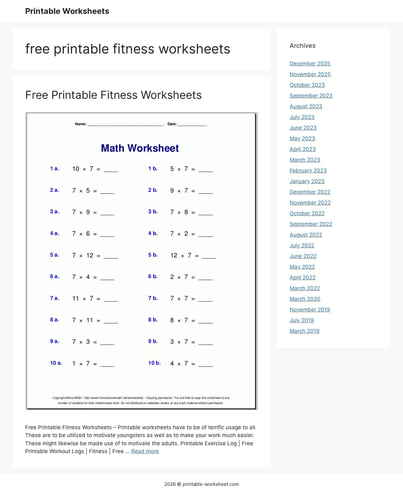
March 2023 (305, 160)
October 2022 (307, 213)
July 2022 (302, 245)
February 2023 (308, 170)
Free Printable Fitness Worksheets (113, 94)
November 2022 (310, 202)
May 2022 (302, 267)
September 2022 (311, 224)
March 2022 (305, 288)
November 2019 (310, 309)
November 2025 (310, 74)
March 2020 (305, 299)
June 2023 (303, 128)
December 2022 (310, 192)
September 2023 (311, 96)
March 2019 (305, 331)
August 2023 (306, 106)
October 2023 (307, 85)
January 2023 (307, 181)
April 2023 (303, 149)
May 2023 (302, 138)
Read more (145, 451)
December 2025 (310, 63)
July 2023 (302, 117)
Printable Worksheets (67, 11)
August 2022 (306, 235)
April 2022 (302, 277)
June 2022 (303, 256)
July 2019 (302, 320)
